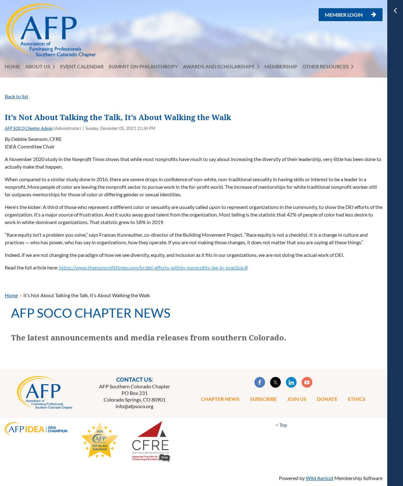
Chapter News (220, 399)
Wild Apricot (319, 478)
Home (11, 295)
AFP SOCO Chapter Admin (29, 128)
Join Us (296, 399)
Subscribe (263, 399)
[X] (275, 382)
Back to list (16, 96)
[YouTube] (307, 382)
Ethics (357, 399)
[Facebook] (259, 382)
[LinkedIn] (291, 382)
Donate (327, 399)
